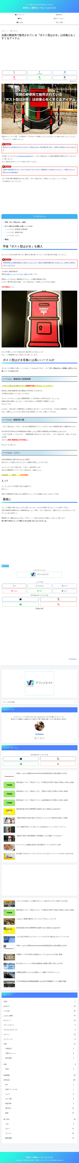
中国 (39, 1044)
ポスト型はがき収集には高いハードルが (18, 226)
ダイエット (39, 1020)
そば (39, 1124)
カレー (39, 1128)
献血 (39, 1113)
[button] (65, 78)
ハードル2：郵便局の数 (15, 232)
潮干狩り (39, 1108)
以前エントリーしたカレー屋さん (17, 274)
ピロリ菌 (39, 1099)
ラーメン (39, 1133)
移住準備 (39, 1058)
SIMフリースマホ (39, 1089)
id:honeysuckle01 (25, 156)
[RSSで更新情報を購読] (58, 604)
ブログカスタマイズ (39, 1030)
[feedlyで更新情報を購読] (20, 604)
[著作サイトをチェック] (20, 599)
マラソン (39, 1034)
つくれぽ (39, 1011)
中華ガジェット (39, 1053)
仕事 (39, 1064)
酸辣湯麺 (39, 1138)
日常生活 (6, 566)
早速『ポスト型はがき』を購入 (15, 222)
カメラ (39, 1094)
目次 (38, 216)
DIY (39, 1084)
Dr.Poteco (39, 734)
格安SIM (39, 1103)
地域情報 (39, 1075)
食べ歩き (39, 1119)
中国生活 (39, 1048)
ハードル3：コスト (13, 235)
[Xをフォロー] (58, 599)
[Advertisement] (39, 54)
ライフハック (39, 1039)
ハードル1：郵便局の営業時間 (17, 229)
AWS (39, 1069)
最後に (7, 239)
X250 (39, 1001)
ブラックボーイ (39, 1025)
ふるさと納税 (39, 1015)
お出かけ (39, 1006)
